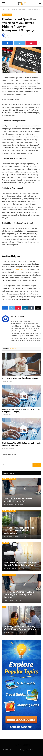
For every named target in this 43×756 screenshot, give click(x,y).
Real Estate (7, 14)
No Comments (34, 35)
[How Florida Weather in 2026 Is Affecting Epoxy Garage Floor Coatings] (21, 588)
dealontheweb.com (34, 750)
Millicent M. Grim (13, 35)
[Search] (40, 3)
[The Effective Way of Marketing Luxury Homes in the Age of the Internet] (21, 429)
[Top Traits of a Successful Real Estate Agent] (21, 364)
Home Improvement (9, 478)
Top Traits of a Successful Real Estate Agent (20, 378)
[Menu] (3, 3)
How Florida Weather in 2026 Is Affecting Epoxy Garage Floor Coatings (19, 594)
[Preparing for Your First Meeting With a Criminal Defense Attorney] (21, 620)
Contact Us (17, 745)
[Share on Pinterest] (31, 43)
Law (4, 607)
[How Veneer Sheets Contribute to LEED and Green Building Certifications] (21, 524)
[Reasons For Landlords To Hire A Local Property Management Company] (21, 396)
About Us (26, 745)
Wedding (5, 542)
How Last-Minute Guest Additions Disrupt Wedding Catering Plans (20, 563)
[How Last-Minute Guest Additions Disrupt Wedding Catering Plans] (21, 556)
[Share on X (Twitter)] (19, 43)
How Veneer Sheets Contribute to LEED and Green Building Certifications (20, 530)
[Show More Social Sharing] (39, 43)
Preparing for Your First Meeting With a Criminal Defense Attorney (20, 627)
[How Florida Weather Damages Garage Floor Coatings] (21, 492)
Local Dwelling (21, 269)
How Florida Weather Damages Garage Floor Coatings (19, 499)
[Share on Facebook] (7, 43)
